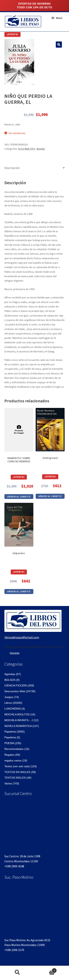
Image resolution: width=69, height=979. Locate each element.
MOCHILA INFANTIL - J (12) (21, 720)
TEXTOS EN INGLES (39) (20, 772)
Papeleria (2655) (14, 731)
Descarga (14, 652)
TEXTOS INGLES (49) (17, 777)
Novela (41, 148)
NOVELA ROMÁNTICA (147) (21, 725)
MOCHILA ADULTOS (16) (19, 714)
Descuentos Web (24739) (19, 691)
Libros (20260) (13, 702)
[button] (59, 44)
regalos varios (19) (15, 760)
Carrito (44, 969)
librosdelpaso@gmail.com (21, 637)
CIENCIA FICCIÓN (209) (19, 685)
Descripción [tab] (12, 168)
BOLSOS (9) (12, 679)
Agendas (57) (12, 674)
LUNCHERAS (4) (14, 708)
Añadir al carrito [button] (18, 496)
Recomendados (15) (16, 748)
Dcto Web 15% (26, 148)
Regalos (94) (12, 754)
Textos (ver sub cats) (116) (20, 766)
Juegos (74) (11, 697)
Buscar (17, 972)
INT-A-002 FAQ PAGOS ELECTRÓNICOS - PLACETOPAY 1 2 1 (33, 646)
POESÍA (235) (12, 743)
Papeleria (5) (12, 737)
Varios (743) (11, 783)
